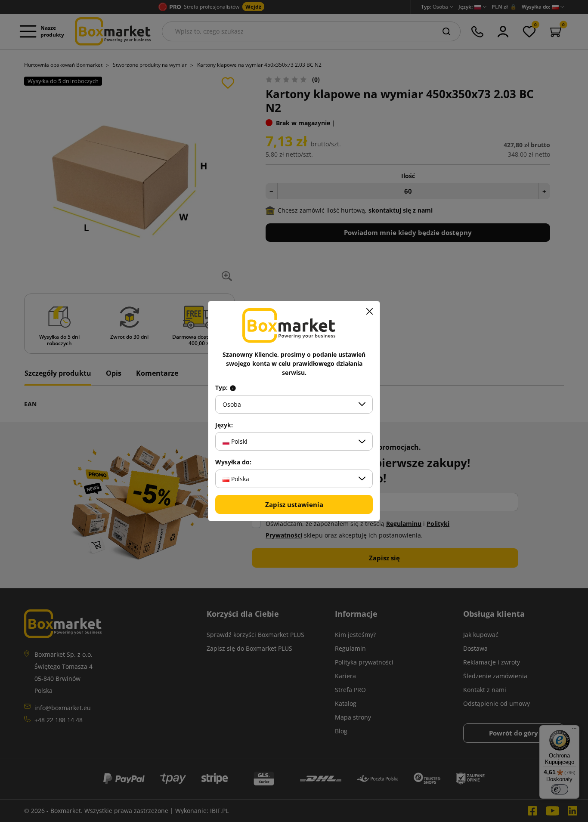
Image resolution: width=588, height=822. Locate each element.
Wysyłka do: (233, 462)
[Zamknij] (369, 311)
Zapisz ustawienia (294, 504)
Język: (224, 425)
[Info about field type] (232, 388)
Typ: (222, 388)
